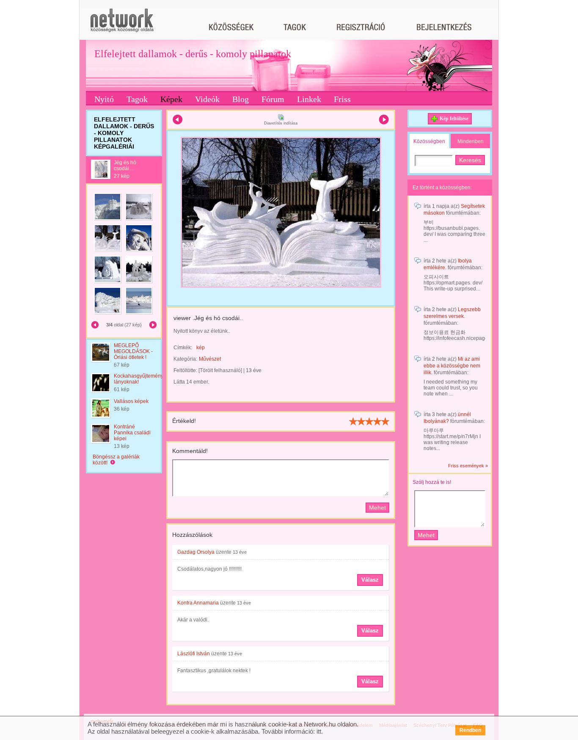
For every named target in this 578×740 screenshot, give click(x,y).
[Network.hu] (122, 24)
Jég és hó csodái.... (125, 165)
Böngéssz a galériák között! (116, 460)
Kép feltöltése (454, 118)
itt (319, 731)
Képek (171, 99)
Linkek (309, 99)
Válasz (370, 580)
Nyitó (104, 99)
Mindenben (470, 141)
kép (200, 348)
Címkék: (182, 348)
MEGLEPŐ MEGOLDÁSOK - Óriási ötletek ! (133, 351)
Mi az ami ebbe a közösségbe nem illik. (452, 366)
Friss (342, 99)
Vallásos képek (131, 401)
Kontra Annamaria (198, 603)
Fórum (272, 99)
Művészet (210, 359)
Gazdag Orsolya (196, 552)
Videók (207, 99)
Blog (240, 99)
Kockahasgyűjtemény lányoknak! (138, 379)
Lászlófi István (193, 654)
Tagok (137, 99)
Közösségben (429, 141)
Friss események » (468, 465)
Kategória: (185, 359)
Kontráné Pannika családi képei (132, 433)
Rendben (470, 730)
